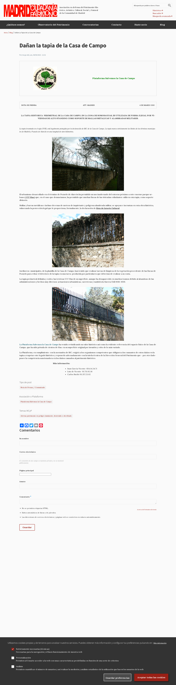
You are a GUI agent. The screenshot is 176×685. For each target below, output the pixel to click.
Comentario (24, 497)
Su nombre (24, 438)
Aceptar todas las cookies (151, 677)
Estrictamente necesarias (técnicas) (32, 649)
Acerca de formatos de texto (147, 509)
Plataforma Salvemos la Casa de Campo (36, 402)
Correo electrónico (27, 452)
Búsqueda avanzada (162, 16)
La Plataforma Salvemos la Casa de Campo (39, 344)
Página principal (26, 470)
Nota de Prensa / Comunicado (33, 387)
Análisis (19, 666)
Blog (11, 33)
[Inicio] (30, 10)
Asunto (22, 481)
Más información (159, 643)
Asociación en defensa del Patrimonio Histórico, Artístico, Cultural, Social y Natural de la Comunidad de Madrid (79, 10)
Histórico (157, 10)
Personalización (23, 657)
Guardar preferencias (117, 678)
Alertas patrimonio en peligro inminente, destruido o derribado (46, 416)
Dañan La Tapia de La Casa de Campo (28, 33)
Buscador (157, 13)
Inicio (6, 33)
